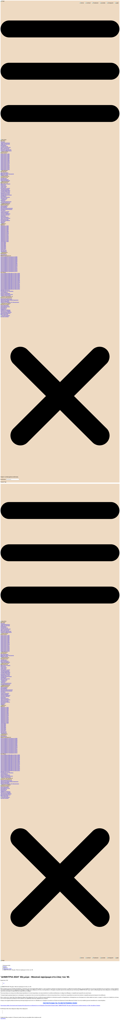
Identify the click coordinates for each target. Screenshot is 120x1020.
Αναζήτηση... (3, 479)
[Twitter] (3, 983)
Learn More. (3, 1018)
